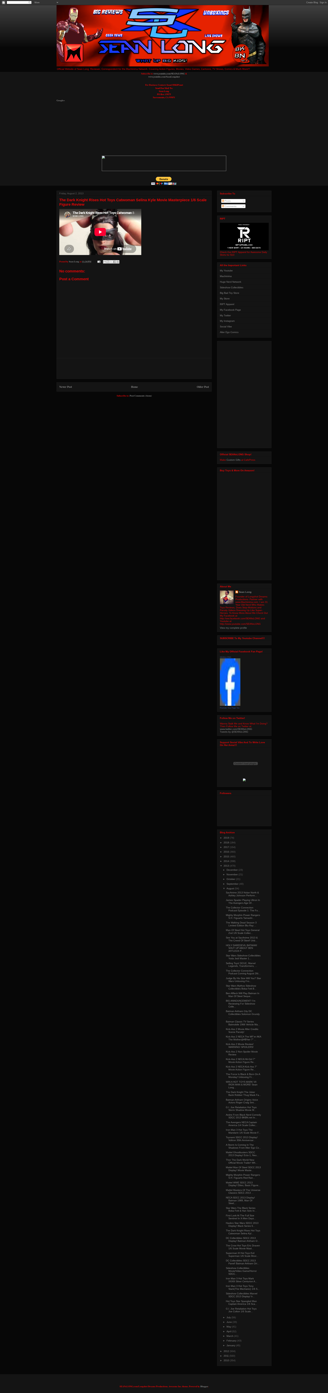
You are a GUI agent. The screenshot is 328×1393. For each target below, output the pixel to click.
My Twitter (225, 315)
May (229, 1326)
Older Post (203, 387)
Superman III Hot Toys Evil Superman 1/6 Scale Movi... (242, 1254)
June (230, 1322)
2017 (227, 847)
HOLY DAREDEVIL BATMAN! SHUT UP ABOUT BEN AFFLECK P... (241, 948)
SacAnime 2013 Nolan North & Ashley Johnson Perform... (242, 894)
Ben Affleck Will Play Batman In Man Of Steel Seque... (242, 995)
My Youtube (226, 270)
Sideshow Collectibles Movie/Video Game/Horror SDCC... (241, 1271)
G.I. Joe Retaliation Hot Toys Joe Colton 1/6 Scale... (241, 1310)
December (232, 869)
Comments (230, 206)
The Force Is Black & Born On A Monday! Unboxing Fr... (243, 1075)
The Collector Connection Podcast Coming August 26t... (243, 972)
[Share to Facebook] (114, 262)
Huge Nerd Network (230, 281)
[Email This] (104, 262)
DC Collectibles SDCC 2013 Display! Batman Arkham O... (242, 1239)
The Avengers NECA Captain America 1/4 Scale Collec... (241, 1124)
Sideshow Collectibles (231, 287)
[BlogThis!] (108, 262)
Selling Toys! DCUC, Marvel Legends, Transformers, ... (241, 964)
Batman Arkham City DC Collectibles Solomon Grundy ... (243, 1014)
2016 (227, 851)
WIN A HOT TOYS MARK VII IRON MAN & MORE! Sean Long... (241, 1084)
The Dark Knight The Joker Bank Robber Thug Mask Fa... (243, 1093)
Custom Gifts (234, 459)
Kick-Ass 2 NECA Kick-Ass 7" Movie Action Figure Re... (241, 1068)
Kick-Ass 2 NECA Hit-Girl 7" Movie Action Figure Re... (241, 1060)
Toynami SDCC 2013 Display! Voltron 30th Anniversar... (242, 1139)
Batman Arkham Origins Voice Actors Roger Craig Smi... (242, 1101)
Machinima (226, 276)
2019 (227, 837)
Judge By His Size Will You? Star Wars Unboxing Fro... (243, 979)
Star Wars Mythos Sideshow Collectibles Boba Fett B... (241, 987)
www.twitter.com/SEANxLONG (236, 729)
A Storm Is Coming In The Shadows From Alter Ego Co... (243, 1146)
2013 (227, 865)
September (233, 883)
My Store (225, 298)
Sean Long (245, 592)
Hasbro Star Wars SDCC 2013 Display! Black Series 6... (242, 1224)
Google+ (61, 100)
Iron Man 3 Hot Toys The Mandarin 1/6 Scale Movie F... (243, 1131)
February (232, 1340)
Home (134, 387)
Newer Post (65, 387)
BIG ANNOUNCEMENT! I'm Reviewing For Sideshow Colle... (240, 1003)
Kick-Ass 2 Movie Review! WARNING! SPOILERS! (240, 1045)
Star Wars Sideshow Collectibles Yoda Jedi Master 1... (243, 957)
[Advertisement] (139, 128)
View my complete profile (233, 627)
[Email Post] (98, 261)
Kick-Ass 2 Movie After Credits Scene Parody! (242, 1030)
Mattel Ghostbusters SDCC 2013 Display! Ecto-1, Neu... (242, 1154)
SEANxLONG (225, 657)
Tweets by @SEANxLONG (234, 731)
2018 (227, 842)
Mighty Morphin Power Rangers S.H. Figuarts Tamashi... (243, 916)
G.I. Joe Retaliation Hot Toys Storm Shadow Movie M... (241, 1109)
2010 (227, 1360)
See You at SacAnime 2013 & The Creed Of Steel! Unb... (242, 939)
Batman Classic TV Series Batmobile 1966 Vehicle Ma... (243, 1023)
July (229, 1317)
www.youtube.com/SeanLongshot (164, 76)
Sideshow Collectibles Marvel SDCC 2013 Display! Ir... (241, 1295)
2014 (227, 861)
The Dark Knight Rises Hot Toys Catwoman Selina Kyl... (243, 1232)
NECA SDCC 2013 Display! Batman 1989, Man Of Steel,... (240, 1200)
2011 (226, 1355)
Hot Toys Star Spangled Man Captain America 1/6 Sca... (241, 1302)
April (229, 1331)
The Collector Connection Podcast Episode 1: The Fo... (243, 909)
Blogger (204, 1386)
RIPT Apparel (227, 304)
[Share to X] (111, 262)
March (230, 1336)
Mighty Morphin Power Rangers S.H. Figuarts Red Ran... (243, 1176)
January (231, 1345)
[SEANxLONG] (230, 705)
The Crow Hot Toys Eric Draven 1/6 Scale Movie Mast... (243, 1247)
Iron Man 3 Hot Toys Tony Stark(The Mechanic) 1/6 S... (242, 1287)
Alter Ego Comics (229, 332)
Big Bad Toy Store (229, 293)
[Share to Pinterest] (117, 262)
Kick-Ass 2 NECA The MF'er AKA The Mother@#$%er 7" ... (243, 1038)
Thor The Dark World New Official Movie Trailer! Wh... (241, 1161)
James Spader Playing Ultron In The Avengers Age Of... (243, 901)
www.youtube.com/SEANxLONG (169, 73)
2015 (227, 856)
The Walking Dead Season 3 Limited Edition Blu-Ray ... (241, 924)
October (231, 879)
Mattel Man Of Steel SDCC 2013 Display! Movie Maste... (243, 1169)
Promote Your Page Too (230, 708)
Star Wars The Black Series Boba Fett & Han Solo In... (241, 1209)
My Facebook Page (230, 309)
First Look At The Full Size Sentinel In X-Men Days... (241, 1217)
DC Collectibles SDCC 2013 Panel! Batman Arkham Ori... (242, 1262)
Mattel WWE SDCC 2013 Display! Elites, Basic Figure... (243, 1184)
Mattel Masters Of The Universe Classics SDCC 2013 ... (243, 1191)
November (232, 874)
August (231, 888)
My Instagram (227, 321)
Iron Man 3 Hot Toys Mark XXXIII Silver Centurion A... (241, 1280)
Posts (227, 201)
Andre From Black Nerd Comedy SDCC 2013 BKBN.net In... (243, 1116)
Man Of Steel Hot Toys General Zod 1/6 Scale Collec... (242, 931)
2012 (227, 1351)
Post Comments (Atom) (141, 395)
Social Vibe (226, 326)
